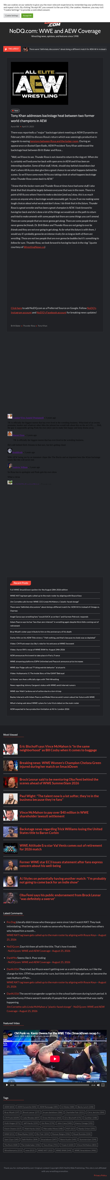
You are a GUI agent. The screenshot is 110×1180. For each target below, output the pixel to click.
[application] (55, 1059)
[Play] (7, 1085)
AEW (9, 1107)
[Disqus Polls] (55, 372)
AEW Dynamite (26, 1107)
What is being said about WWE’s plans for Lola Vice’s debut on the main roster (44, 703)
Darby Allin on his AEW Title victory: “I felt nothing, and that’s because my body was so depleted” (53, 637)
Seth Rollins (30, 1139)
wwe (30, 1150)
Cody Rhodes (30, 1118)
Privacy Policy (100, 1175)
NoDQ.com (13, 946)
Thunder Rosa (29, 325)
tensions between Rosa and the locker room (54, 141)
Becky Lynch (86, 1107)
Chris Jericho (95, 1112)
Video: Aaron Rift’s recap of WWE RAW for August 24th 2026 (37, 649)
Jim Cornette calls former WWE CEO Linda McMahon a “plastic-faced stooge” (44, 601)
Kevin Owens (12, 1128)
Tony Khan (42, 325)
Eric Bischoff (73, 1118)
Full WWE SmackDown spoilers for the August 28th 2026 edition (39, 589)
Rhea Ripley (25, 1134)
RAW (9, 1134)
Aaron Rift (15, 126)
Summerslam (88, 1139)
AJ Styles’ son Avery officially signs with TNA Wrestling (34, 679)
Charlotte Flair (75, 1112)
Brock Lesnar (31, 1112)
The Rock (11, 1145)
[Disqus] (55, 448)
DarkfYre (12, 957)
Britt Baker (16, 325)
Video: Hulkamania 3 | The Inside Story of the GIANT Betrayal (37, 673)
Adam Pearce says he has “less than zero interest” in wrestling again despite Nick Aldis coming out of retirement (54, 624)
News (16, 111)
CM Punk (11, 1118)
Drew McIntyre (52, 1118)
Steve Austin (68, 1139)
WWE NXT (45, 1150)
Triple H (67, 1145)
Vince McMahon (87, 1145)
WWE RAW (63, 1150)
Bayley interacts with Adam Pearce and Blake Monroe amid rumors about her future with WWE (52, 697)
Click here (16, 308)
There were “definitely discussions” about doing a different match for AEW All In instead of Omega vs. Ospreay (60, 49)
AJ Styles (67, 1107)
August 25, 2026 (61, 950)
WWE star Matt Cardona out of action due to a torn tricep (35, 691)
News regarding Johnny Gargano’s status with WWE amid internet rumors (42, 685)
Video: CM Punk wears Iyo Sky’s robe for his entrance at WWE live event (42, 643)
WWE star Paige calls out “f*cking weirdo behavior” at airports (37, 667)
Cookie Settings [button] (11, 15)
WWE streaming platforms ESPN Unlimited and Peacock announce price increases (46, 661)
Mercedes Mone (53, 1128)
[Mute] (98, 1085)
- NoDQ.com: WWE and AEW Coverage (28, 950)
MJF (70, 1128)
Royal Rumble (82, 1134)
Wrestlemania (13, 1150)
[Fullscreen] (103, 1085)
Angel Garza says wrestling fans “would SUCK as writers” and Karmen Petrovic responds (49, 616)
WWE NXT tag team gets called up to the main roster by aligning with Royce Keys (46, 595)
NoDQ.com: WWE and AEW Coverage (55, 30)
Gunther (91, 1118)
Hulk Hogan (12, 1123)
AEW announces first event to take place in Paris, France (35, 655)
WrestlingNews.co (34, 247)
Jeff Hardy (30, 1123)
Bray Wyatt (11, 1112)
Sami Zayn (11, 1139)
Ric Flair (42, 1134)
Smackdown (49, 1139)
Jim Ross (47, 1123)
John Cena (64, 1123)
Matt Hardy (32, 1128)
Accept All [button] (27, 15)
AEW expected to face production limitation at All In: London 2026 (39, 709)
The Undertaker (30, 1145)
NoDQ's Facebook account (51, 312)
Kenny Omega (84, 1123)
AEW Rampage (49, 1107)
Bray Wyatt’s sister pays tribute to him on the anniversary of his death (41, 631)
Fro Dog (11, 922)
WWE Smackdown (85, 1150)
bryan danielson (52, 1112)
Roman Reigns (61, 1134)
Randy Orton (86, 1128)
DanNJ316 (13, 969)
